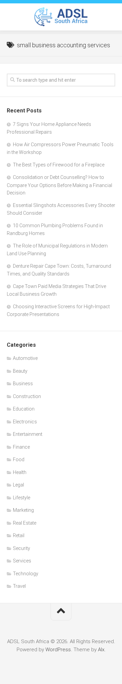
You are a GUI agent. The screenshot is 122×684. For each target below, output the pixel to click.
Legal (18, 485)
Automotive (25, 358)
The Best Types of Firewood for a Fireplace (58, 164)
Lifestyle (21, 497)
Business (23, 383)
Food (18, 459)
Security (21, 548)
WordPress (58, 650)
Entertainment (27, 434)
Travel (19, 586)
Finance (21, 447)
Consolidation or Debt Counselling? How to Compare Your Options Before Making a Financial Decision (59, 185)
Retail (18, 535)
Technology (25, 573)
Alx (101, 650)
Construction (27, 396)
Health (19, 472)
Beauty (20, 371)
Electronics (25, 421)
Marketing (23, 510)
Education (24, 409)
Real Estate (24, 523)
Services (22, 560)
